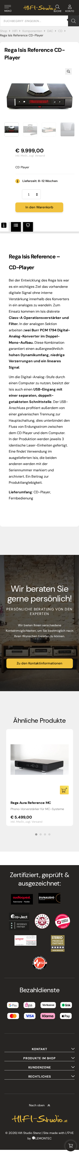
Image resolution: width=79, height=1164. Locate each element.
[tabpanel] (39, 777)
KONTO (69, 11)
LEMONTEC (43, 1138)
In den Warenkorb (39, 207)
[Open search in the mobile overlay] (39, 20)
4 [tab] (49, 834)
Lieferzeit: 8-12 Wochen (40, 181)
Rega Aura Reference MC (31, 802)
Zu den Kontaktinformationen (39, 663)
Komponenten (32, 31)
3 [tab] (45, 834)
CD (60, 31)
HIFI (14, 31)
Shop (3, 31)
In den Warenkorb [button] (64, 790)
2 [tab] (41, 834)
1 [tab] (36, 834)
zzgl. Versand (37, 155)
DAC (50, 31)
